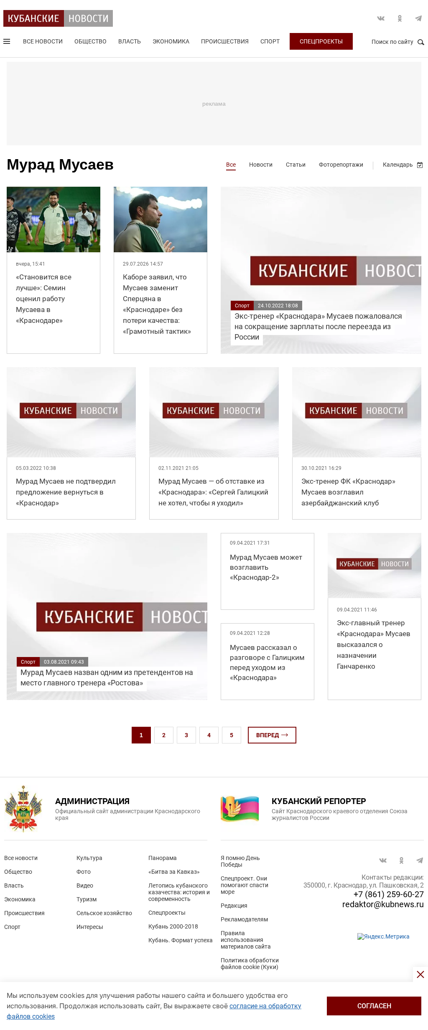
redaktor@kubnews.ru (383, 904)
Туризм (86, 899)
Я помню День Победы (240, 861)
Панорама (162, 858)
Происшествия (225, 41)
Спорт (270, 41)
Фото (83, 871)
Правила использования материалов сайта (246, 940)
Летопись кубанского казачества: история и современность (179, 892)
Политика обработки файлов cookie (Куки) (250, 963)
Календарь (398, 164)
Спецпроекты (321, 41)
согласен (374, 1006)
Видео (84, 885)
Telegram (418, 18)
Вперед (267, 735)
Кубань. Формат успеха (180, 940)
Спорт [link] (242, 306)
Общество (90, 41)
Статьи (296, 164)
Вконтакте (380, 18)
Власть (129, 41)
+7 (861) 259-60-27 (389, 894)
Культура (89, 858)
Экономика (171, 41)
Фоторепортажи (341, 164)
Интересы (89, 926)
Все (231, 164)
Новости (261, 164)
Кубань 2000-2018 (173, 926)
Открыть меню (7, 43)
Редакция (234, 905)
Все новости (43, 41)
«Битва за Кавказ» (174, 871)
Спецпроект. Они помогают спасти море (244, 885)
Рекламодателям (244, 919)
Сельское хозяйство (104, 913)
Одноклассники (399, 18)
